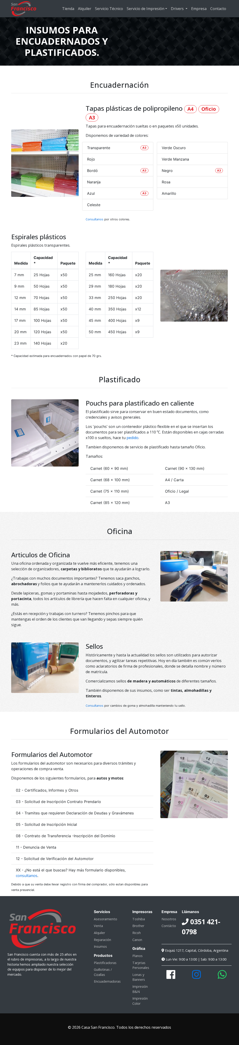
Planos (137, 956)
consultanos (26, 875)
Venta (98, 926)
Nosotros (169, 919)
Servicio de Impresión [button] (145, 8)
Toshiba (138, 919)
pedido (132, 437)
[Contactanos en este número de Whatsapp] (222, 977)
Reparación (102, 939)
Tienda (68, 8)
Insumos (100, 946)
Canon (137, 939)
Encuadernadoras (107, 981)
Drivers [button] (178, 8)
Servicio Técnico (109, 8)
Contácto (169, 926)
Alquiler (84, 8)
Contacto (218, 8)
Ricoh (136, 933)
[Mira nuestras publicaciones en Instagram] (196, 977)
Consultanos (94, 219)
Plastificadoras (105, 963)
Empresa (199, 8)
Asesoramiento (105, 919)
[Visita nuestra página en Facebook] (170, 977)
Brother (138, 926)
